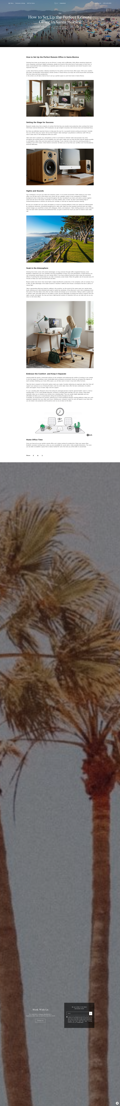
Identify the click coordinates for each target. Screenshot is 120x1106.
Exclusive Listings (20, 3)
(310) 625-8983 (107, 3)
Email (69, 1013)
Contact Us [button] (40, 1020)
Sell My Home (31, 3)
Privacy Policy (80, 1022)
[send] (90, 1013)
